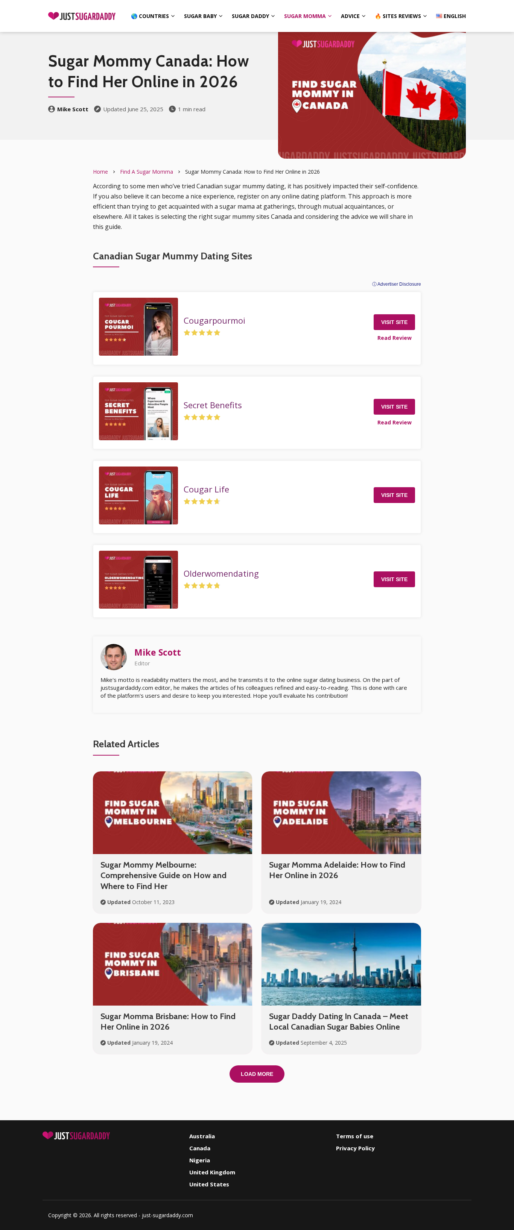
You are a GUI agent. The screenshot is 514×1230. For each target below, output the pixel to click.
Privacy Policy (355, 1148)
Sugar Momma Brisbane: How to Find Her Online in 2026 (168, 1021)
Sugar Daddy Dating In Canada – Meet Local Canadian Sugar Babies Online (338, 1021)
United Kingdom (212, 1172)
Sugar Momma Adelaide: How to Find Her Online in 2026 (337, 870)
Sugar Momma (305, 16)
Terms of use (354, 1136)
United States (209, 1184)
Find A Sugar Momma (146, 171)
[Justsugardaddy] (82, 16)
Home (100, 171)
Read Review (394, 337)
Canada (199, 1148)
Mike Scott (72, 109)
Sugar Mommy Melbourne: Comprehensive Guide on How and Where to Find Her (163, 875)
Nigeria (199, 1160)
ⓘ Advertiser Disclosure (396, 284)
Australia (202, 1136)
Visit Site (394, 322)
